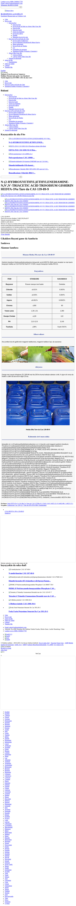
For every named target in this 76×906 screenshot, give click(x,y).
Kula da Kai (12, 23)
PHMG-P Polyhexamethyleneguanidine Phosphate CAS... (32, 588)
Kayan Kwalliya (18, 33)
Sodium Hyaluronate (7, 645)
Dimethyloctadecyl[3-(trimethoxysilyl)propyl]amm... (30, 581)
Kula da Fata (17, 25)
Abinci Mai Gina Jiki (15, 53)
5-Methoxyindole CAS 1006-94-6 (22, 604)
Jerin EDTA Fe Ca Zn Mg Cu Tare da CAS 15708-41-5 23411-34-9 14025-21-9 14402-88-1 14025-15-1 (40, 503)
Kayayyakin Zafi (44, 643)
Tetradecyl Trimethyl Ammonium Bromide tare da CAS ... (32, 596)
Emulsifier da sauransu (20, 49)
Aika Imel (4, 650)
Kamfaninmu (13, 62)
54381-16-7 (18, 645)
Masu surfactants (18, 44)
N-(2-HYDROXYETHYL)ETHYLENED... (26, 142)
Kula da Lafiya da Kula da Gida (19, 39)
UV (14, 48)
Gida (6, 19)
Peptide (15, 35)
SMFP (25, 645)
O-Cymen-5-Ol (58, 645)
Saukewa (7, 513)
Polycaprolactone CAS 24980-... (22, 158)
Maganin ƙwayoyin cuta (20, 37)
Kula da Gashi (17, 30)
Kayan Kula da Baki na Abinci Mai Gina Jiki (27, 26)
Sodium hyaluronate (15, 58)
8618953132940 (6, 648)
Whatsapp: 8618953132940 (9, 5)
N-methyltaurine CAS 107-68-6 (21, 573)
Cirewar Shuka (17, 55)
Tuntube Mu (8, 67)
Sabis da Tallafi (9, 64)
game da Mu (9, 60)
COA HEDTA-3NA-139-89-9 (14, 511)
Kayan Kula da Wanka (20, 46)
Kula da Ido (16, 28)
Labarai (7, 65)
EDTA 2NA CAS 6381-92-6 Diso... (23, 150)
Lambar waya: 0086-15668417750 (12, 1)
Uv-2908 (50, 645)
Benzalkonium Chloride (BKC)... (22, 173)
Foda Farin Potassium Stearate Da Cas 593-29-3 (28, 611)
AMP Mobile (69, 643)
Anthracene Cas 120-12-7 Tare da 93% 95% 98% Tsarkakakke (27, 505)
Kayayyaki (8, 21)
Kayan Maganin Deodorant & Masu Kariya (26, 42)
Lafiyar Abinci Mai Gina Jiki (22, 56)
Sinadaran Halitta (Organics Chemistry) (25, 51)
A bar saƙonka (5, 234)
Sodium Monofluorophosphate (36, 645)
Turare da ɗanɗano (18, 32)
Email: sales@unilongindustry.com (11, 3)
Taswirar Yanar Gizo (57, 643)
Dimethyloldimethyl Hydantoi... (21, 165)
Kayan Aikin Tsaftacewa (20, 40)
